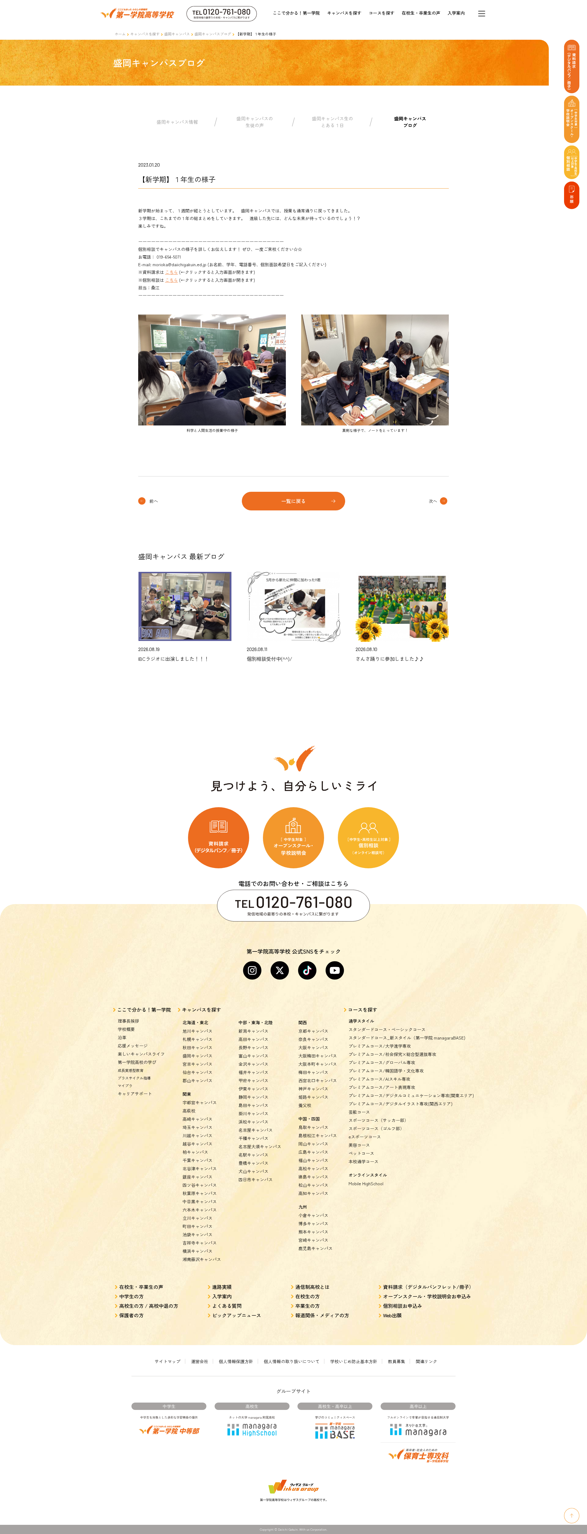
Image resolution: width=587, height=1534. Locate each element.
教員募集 (396, 1361)
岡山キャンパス (313, 1144)
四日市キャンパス (255, 1179)
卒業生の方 (307, 1305)
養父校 (304, 1105)
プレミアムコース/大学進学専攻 (380, 1046)
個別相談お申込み (402, 1305)
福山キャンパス (313, 1160)
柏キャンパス (195, 1152)
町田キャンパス (197, 1226)
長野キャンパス (253, 1047)
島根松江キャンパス (317, 1135)
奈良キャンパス (313, 1039)
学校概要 (126, 1029)
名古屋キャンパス (255, 1130)
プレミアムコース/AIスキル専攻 (379, 1079)
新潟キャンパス (253, 1031)
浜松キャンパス (253, 1122)
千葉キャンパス (197, 1160)
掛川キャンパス (253, 1113)
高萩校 (189, 1111)
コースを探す (381, 13)
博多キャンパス (313, 1223)
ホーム (120, 33)
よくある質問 (227, 1305)
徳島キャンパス (313, 1177)
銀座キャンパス (197, 1177)
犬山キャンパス (253, 1171)
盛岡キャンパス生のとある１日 (332, 122)
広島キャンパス (313, 1152)
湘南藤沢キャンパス (202, 1259)
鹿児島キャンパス (315, 1248)
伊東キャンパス (253, 1089)
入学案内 (456, 13)
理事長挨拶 (128, 1021)
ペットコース (361, 1153)
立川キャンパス (197, 1218)
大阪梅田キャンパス (317, 1056)
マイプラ (125, 1085)
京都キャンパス (313, 1031)
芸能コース (359, 1112)
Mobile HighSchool (366, 1183)
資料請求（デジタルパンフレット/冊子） (428, 1286)
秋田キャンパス (197, 1047)
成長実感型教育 (130, 1070)
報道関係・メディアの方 (322, 1315)
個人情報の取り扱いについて (291, 1361)
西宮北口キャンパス (317, 1080)
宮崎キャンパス (313, 1240)
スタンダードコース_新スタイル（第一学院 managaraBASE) (407, 1038)
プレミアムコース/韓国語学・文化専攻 (386, 1071)
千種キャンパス (253, 1138)
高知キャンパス (313, 1193)
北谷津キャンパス (200, 1168)
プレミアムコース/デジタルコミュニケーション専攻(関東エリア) (411, 1095)
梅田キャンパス (313, 1072)
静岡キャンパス (253, 1097)
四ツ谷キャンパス (200, 1185)
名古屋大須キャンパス (259, 1146)
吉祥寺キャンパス (200, 1243)
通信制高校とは (312, 1286)
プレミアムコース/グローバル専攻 (382, 1062)
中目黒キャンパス (200, 1201)
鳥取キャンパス (313, 1127)
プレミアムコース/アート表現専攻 (382, 1087)
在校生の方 (307, 1296)
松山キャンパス (313, 1185)
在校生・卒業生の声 (421, 13)
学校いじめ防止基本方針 (353, 1361)
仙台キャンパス (197, 1072)
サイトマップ (167, 1361)
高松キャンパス (313, 1168)
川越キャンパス (197, 1135)
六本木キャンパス (200, 1210)
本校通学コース (363, 1161)
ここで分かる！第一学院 (296, 13)
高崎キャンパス (197, 1119)
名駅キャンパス (253, 1155)
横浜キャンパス (197, 1251)
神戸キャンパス (313, 1089)
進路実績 (222, 1286)
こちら (171, 272)
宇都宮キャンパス (200, 1102)
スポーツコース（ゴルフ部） (376, 1128)
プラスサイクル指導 (134, 1077)
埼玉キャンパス (197, 1127)
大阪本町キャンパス (317, 1064)
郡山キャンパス (197, 1080)
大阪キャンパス (313, 1047)
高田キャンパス (253, 1039)
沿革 (122, 1037)
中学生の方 (131, 1296)
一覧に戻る (293, 501)
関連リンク (426, 1361)
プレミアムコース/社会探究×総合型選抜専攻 (392, 1054)
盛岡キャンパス (177, 33)
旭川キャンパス (197, 1031)
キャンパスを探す (344, 13)
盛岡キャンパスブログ (212, 33)
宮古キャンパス (197, 1064)
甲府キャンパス (253, 1080)
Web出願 (392, 1315)
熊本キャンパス (313, 1232)
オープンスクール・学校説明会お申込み (427, 1296)
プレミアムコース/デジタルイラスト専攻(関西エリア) (400, 1104)
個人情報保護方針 (236, 1361)
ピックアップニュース (236, 1315)
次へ (433, 501)
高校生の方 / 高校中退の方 (148, 1305)
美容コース (359, 1145)
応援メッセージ (133, 1046)
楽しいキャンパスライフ (141, 1054)
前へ (154, 501)
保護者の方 (131, 1315)
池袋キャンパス (197, 1234)
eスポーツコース (365, 1137)
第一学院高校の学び (137, 1062)
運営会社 (199, 1361)
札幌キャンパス (197, 1039)
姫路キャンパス (313, 1097)
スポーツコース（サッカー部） (378, 1120)
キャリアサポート (135, 1094)
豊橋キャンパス (253, 1163)
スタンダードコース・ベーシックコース (387, 1029)
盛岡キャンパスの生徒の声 (254, 122)
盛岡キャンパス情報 (177, 122)
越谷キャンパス (197, 1144)
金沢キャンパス (253, 1064)
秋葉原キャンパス (200, 1193)
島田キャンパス (253, 1105)
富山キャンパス (253, 1056)
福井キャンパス (253, 1072)
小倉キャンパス (313, 1215)
